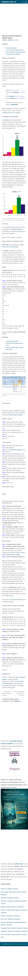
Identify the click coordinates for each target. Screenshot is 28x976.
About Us (13, 944)
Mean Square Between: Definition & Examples (7, 693)
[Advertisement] (14, 19)
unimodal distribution (17, 229)
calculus (17, 112)
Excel (12, 359)
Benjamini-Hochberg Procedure (10, 898)
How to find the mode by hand (14, 50)
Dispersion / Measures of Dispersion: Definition (14, 931)
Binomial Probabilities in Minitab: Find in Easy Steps (19, 693)
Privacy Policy (18, 944)
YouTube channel (15, 599)
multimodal (14, 104)
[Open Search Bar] (22, 2)
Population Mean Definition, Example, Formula (14, 928)
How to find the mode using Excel (15, 52)
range (16, 527)
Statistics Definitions (8, 40)
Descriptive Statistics (16, 450)
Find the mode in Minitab (13, 54)
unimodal (16, 92)
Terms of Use (24, 944)
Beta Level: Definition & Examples (10, 919)
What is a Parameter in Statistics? (10, 916)
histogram (6, 120)
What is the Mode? (11, 48)
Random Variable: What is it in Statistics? (12, 907)
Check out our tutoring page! (10, 247)
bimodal (11, 96)
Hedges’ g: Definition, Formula (9, 889)
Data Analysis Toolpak (16, 415)
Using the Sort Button (12, 341)
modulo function (6, 112)
